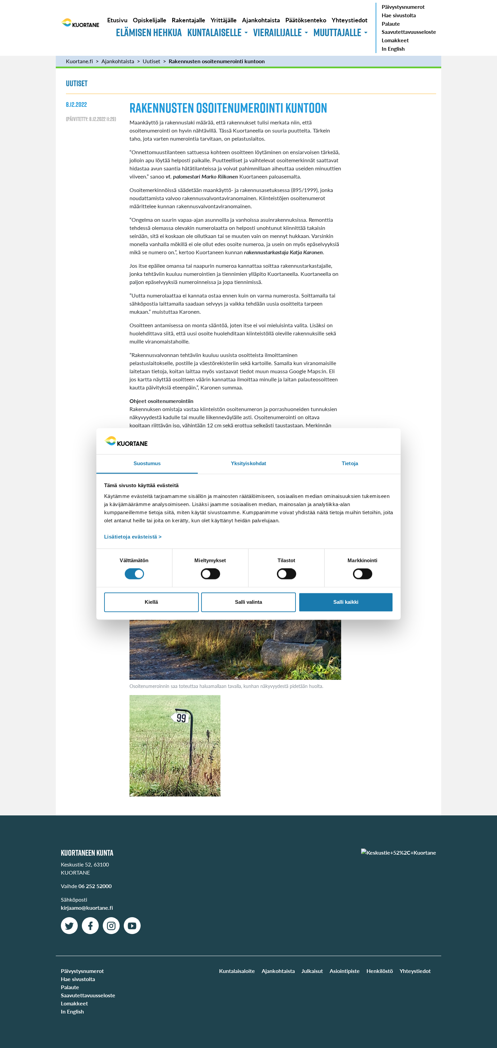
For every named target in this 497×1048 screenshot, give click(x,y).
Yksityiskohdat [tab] (248, 463)
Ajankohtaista (261, 20)
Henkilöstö (379, 971)
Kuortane (80, 27)
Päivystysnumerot (403, 6)
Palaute (391, 23)
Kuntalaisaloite (237, 971)
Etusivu (117, 20)
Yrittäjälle (224, 20)
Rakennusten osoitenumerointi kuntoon (217, 61)
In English (393, 48)
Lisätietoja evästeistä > (133, 537)
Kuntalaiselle (214, 32)
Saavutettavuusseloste (409, 31)
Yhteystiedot (350, 20)
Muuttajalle (337, 32)
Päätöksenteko (305, 20)
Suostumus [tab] (147, 463)
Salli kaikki (345, 602)
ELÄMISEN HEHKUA (149, 32)
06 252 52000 (95, 886)
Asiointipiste (345, 971)
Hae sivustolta (399, 15)
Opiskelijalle (149, 20)
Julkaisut (312, 971)
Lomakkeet (395, 40)
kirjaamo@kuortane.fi (87, 907)
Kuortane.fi (79, 61)
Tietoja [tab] (350, 463)
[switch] (210, 574)
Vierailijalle (277, 32)
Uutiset (151, 61)
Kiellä (151, 602)
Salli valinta (248, 602)
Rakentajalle (188, 20)
